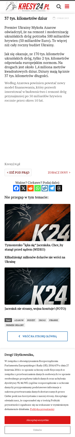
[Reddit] (30, 188)
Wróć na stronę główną (39, 336)
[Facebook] (16, 188)
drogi (42, 320)
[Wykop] (45, 188)
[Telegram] (52, 188)
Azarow (18, 320)
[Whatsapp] (37, 188)
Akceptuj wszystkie (37, 420)
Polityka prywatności (42, 409)
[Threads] (59, 188)
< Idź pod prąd (18, 172)
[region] (37, 393)
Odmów (37, 430)
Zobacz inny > (59, 172)
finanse (53, 320)
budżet (31, 320)
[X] (23, 188)
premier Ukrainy (15, 325)
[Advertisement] (37, 133)
